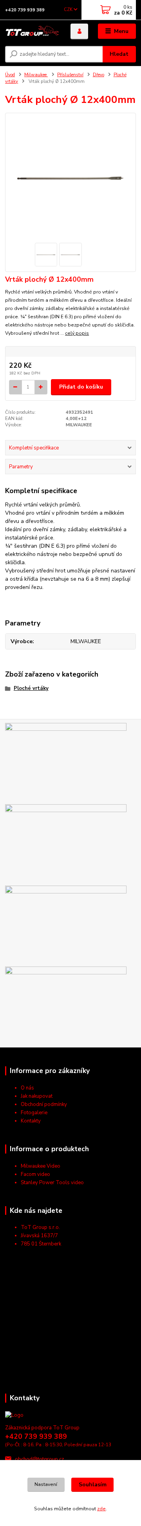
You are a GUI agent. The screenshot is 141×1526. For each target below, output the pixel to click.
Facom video (35, 1174)
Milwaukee (36, 75)
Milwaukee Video (40, 1166)
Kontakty (31, 1120)
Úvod (10, 75)
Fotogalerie (34, 1112)
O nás (27, 1087)
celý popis (77, 333)
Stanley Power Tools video (52, 1182)
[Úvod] (32, 31)
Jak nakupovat (36, 1096)
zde (101, 1509)
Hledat (119, 54)
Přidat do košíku (81, 387)
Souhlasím (93, 1484)
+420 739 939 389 (25, 10)
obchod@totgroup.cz (39, 1459)
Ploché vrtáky (31, 688)
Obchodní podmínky (44, 1104)
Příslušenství (70, 75)
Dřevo (98, 75)
